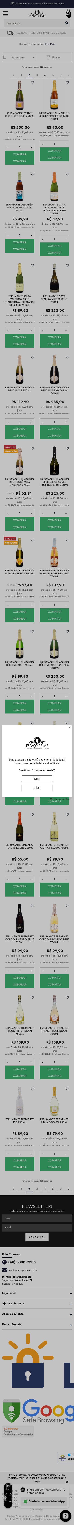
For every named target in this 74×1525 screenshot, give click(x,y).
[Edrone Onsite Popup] (37, 762)
